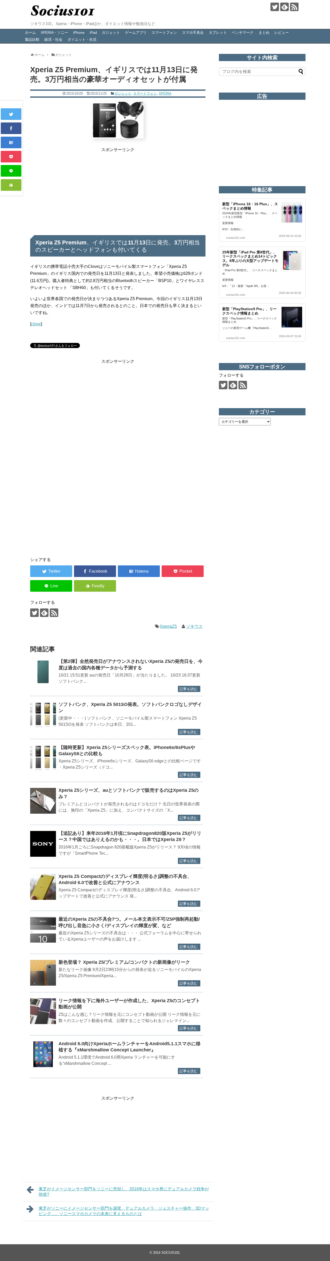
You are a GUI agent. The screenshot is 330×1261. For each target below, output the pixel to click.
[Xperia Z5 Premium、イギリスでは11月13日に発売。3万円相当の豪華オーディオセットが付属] (11, 142)
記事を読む (188, 689)
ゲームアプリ (136, 32)
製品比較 (32, 39)
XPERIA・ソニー (54, 32)
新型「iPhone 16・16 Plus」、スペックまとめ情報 (250, 206)
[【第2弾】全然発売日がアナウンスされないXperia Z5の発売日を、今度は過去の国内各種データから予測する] (43, 672)
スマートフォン (164, 32)
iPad (93, 32)
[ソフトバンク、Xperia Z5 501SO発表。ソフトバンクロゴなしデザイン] (43, 715)
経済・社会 (53, 39)
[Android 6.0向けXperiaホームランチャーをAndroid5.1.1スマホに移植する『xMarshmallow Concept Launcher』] (43, 1054)
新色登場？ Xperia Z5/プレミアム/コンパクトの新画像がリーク (124, 962)
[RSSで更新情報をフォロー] (294, 7)
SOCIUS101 (170, 1253)
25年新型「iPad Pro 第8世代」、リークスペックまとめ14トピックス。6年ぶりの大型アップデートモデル (250, 258)
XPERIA (165, 93)
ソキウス (194, 626)
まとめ (264, 32)
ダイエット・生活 (82, 39)
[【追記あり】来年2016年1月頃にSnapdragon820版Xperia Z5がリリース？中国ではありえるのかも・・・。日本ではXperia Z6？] (43, 844)
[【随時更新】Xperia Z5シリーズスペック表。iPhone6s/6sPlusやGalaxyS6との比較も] (43, 758)
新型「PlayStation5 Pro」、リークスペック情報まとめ (249, 311)
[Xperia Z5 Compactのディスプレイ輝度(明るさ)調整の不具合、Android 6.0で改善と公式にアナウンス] (43, 887)
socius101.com (235, 237)
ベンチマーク (242, 32)
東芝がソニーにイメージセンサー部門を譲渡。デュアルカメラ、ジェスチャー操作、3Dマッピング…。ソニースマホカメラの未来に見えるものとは (124, 1211)
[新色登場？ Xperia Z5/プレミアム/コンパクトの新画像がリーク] (43, 973)
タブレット (218, 32)
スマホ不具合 (193, 32)
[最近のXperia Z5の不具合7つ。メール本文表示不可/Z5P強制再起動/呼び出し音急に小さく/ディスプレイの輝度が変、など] (43, 930)
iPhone (79, 32)
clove (36, 324)
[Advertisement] (118, 189)
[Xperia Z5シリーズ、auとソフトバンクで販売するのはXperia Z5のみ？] (43, 801)
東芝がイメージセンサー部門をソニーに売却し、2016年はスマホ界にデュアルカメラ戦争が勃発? (124, 1192)
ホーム (30, 32)
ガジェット (111, 32)
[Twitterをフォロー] (274, 7)
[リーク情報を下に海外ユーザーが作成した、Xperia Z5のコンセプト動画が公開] (43, 1011)
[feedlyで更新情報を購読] (284, 7)
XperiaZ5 (168, 626)
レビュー (281, 32)
